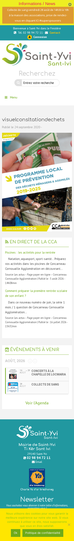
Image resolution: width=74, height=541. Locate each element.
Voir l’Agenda (37, 403)
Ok (15, 532)
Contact (55, 32)
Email (39, 462)
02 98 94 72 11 (39, 457)
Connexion (39, 37)
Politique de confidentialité (42, 532)
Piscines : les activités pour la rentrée (30, 252)
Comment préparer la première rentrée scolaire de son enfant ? (36, 293)
